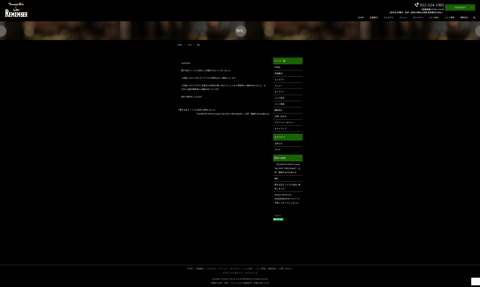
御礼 (276, 178)
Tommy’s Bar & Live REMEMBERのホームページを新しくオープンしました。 (287, 199)
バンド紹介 (434, 17)
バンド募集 (450, 17)
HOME (361, 17)
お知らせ (278, 143)
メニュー (403, 17)
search (474, 18)
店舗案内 (374, 17)
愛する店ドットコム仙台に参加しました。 (198, 110)
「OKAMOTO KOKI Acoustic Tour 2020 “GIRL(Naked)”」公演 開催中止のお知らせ (232, 114)
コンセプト (389, 17)
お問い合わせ (280, 116)
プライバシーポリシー (284, 122)
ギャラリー (418, 17)
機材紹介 (464, 17)
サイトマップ (280, 128)
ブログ (189, 45)
